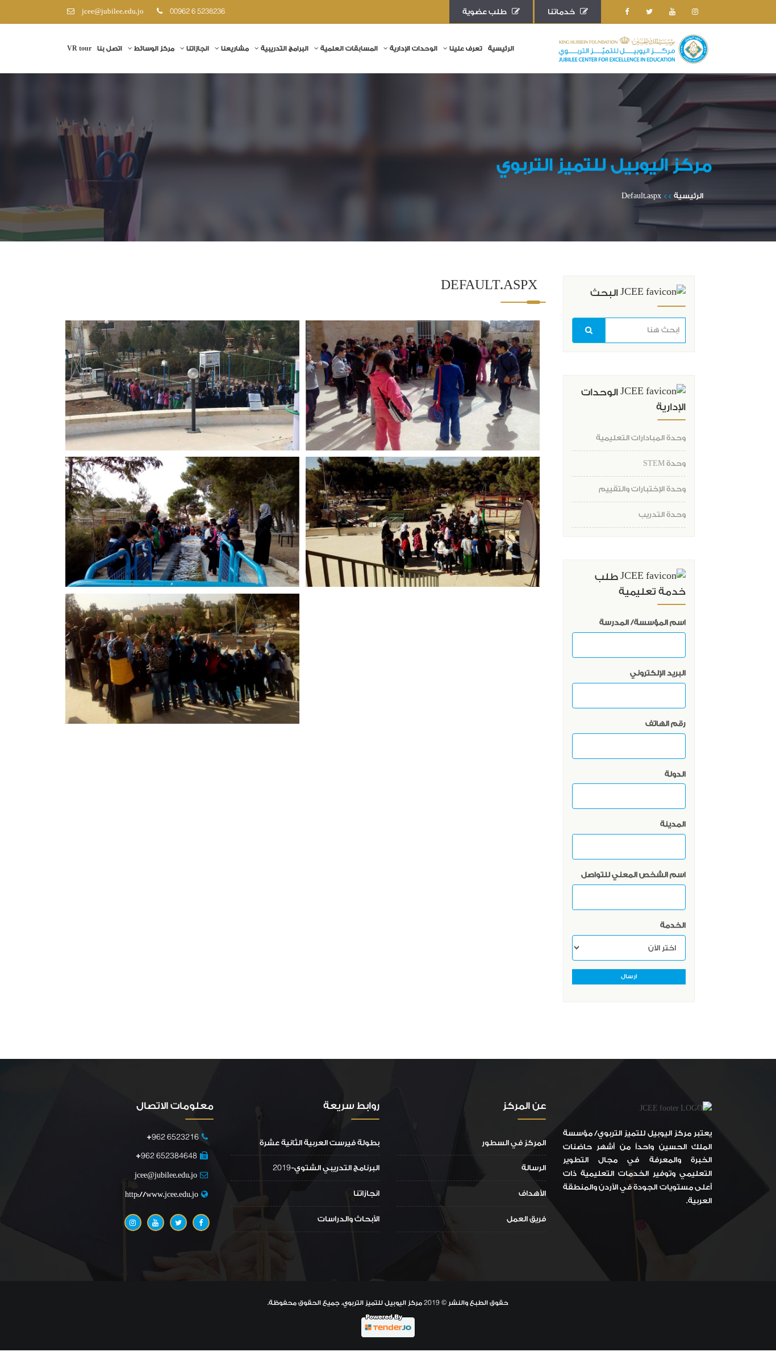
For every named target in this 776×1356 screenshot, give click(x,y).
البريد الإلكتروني (658, 673)
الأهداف (532, 1193)
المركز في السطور (514, 1142)
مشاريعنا (235, 48)
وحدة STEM (664, 463)
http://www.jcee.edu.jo (161, 1194)
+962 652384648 (166, 1155)
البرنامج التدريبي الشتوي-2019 (326, 1167)
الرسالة (533, 1167)
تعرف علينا (465, 48)
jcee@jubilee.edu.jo (110, 11)
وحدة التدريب (662, 514)
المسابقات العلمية (349, 48)
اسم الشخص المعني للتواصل (633, 874)
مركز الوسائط (154, 48)
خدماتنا (564, 11)
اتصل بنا (109, 48)
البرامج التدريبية (284, 48)
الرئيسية (501, 48)
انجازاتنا (197, 48)
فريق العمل (526, 1219)
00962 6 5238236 (195, 11)
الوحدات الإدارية (413, 48)
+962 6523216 (170, 1137)
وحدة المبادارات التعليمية (641, 437)
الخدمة (673, 925)
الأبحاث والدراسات (348, 1219)
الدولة (675, 774)
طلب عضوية (487, 11)
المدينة (673, 824)
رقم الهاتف (665, 723)
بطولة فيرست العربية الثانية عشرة (319, 1142)
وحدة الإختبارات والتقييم (642, 489)
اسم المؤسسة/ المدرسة (642, 622)
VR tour (79, 48)
